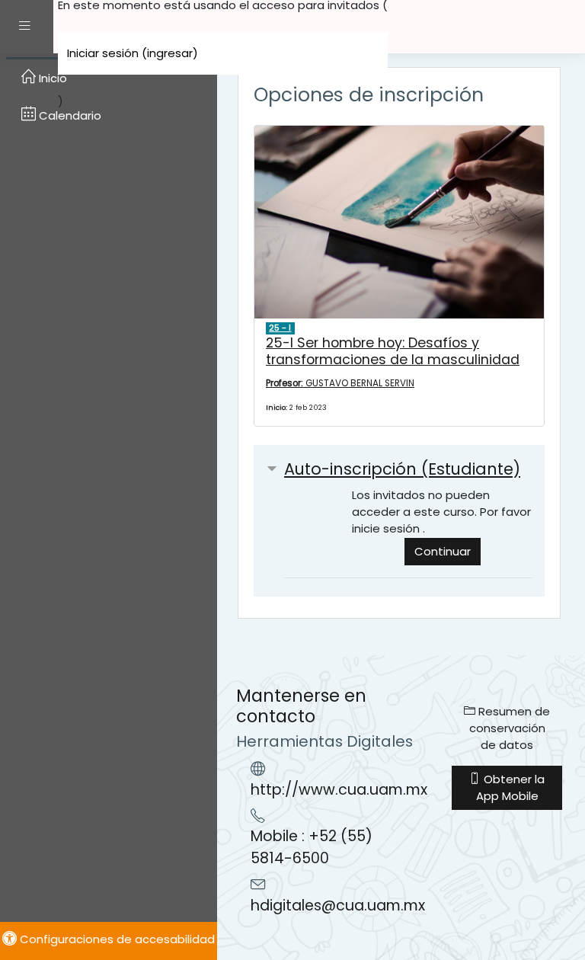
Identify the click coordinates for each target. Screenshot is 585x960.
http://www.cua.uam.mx (339, 789)
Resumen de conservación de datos (510, 728)
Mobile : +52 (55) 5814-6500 (311, 847)
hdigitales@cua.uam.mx (338, 905)
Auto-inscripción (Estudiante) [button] (402, 469)
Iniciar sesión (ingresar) (132, 53)
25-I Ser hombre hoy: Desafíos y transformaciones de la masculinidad (392, 351)
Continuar (442, 551)
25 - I (280, 328)
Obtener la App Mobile (510, 787)
